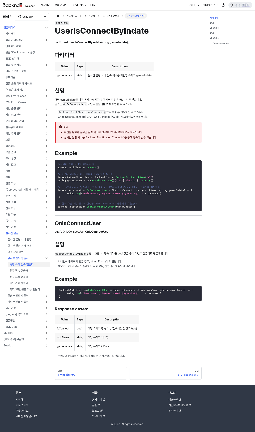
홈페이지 (97, 399)
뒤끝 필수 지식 (14, 65)
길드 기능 (11, 227)
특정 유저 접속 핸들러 (22, 264)
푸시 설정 (11, 158)
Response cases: (221, 43)
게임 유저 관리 (14, 133)
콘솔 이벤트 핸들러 (18, 295)
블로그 (95, 410)
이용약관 (173, 399)
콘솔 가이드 (61, 5)
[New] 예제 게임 (15, 89)
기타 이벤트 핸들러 (18, 301)
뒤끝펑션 (10, 320)
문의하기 (173, 410)
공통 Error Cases (16, 96)
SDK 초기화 (12, 58)
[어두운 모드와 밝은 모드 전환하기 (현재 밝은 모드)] (223, 5)
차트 (8, 171)
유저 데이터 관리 (15, 121)
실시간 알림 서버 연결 (20, 239)
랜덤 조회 (11, 202)
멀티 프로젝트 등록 (16, 71)
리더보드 (10, 146)
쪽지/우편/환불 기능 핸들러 (25, 289)
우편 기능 (11, 214)
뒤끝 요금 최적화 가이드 (19, 83)
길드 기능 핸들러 (19, 283)
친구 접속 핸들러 (19, 270)
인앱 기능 (11, 183)
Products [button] (77, 5)
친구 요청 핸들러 (19, 277)
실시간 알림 (12, 233)
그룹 (8, 139)
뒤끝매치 (8, 333)
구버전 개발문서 (24, 416)
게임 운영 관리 (14, 108)
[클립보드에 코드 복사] (197, 164)
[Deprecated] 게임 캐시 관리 (22, 189)
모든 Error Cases (16, 102)
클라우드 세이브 (14, 127)
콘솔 (94, 405)
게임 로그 (11, 164)
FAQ (92, 5)
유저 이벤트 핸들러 (18, 258)
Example (214, 28)
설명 (212, 22)
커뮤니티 (97, 416)
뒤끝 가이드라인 (14, 40)
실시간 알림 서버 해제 (20, 245)
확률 (8, 177)
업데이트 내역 (13, 46)
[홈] (58, 16)
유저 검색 (11, 195)
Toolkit (7, 345)
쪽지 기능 (11, 220)
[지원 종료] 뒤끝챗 (13, 339)
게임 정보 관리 (14, 114)
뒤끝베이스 (9, 27)
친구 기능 (11, 208)
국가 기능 (11, 308)
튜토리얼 (10, 77)
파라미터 (214, 17)
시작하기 (45, 5)
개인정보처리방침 (178, 405)
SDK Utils (11, 326)
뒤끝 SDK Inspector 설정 (20, 52)
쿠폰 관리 (11, 152)
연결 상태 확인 (16, 252)
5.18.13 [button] (192, 5)
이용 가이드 (22, 405)
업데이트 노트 (211, 5)
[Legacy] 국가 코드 (17, 314)
